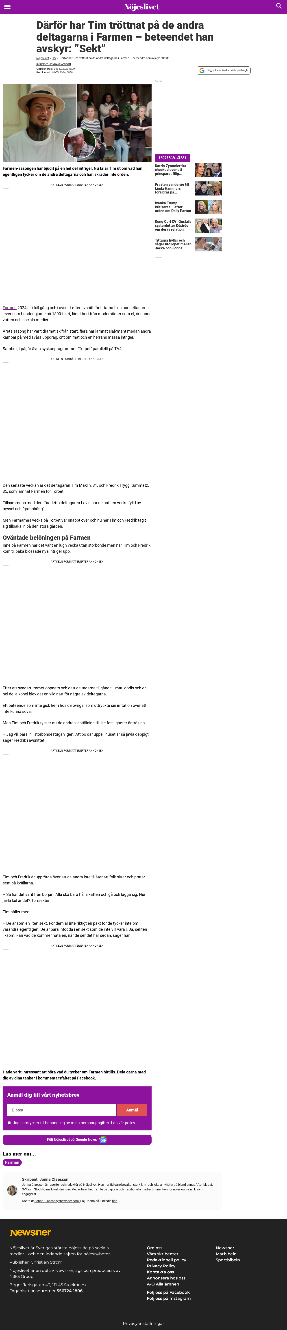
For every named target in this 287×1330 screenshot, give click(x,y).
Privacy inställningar (143, 1323)
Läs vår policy (123, 1122)
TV (54, 58)
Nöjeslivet (42, 58)
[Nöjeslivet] (142, 7)
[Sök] (279, 7)
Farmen (10, 307)
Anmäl (132, 1110)
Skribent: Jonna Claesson (53, 64)
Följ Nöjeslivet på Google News (72, 1139)
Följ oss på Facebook (168, 1292)
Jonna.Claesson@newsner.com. (57, 1201)
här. (114, 1201)
